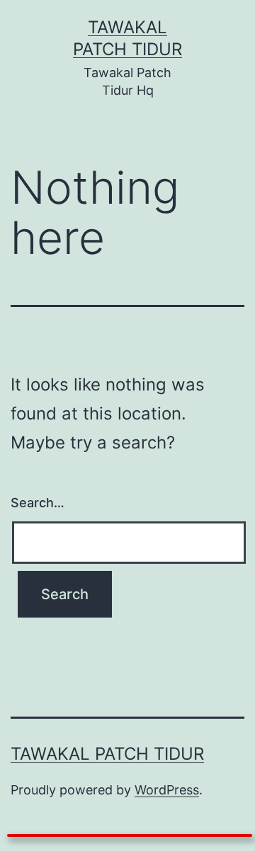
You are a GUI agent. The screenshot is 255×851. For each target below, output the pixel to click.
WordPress (167, 789)
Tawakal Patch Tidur (107, 753)
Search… (37, 502)
